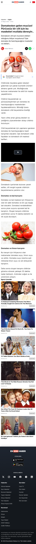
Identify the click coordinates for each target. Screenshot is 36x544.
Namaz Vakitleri (23, 495)
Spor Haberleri (5, 489)
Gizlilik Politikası (5, 525)
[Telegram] (26, 477)
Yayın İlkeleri (4, 520)
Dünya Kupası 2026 (6, 503)
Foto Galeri (22, 489)
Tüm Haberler (5, 500)
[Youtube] (15, 477)
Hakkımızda (4, 511)
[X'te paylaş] (26, 48)
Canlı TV (21, 486)
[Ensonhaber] (18, 2)
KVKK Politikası (5, 523)
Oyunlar (21, 492)
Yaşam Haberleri (5, 495)
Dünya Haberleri (5, 498)
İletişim (3, 517)
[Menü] (2, 2)
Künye (3, 514)
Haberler (3, 19)
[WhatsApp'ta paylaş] (29, 48)
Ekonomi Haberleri (6, 492)
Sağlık (10, 19)
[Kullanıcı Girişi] (30, 2)
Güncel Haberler (5, 486)
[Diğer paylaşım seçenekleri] (33, 48)
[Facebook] (20, 477)
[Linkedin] (32, 477)
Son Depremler (23, 498)
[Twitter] (3, 477)
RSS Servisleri (23, 500)
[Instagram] (9, 477)
